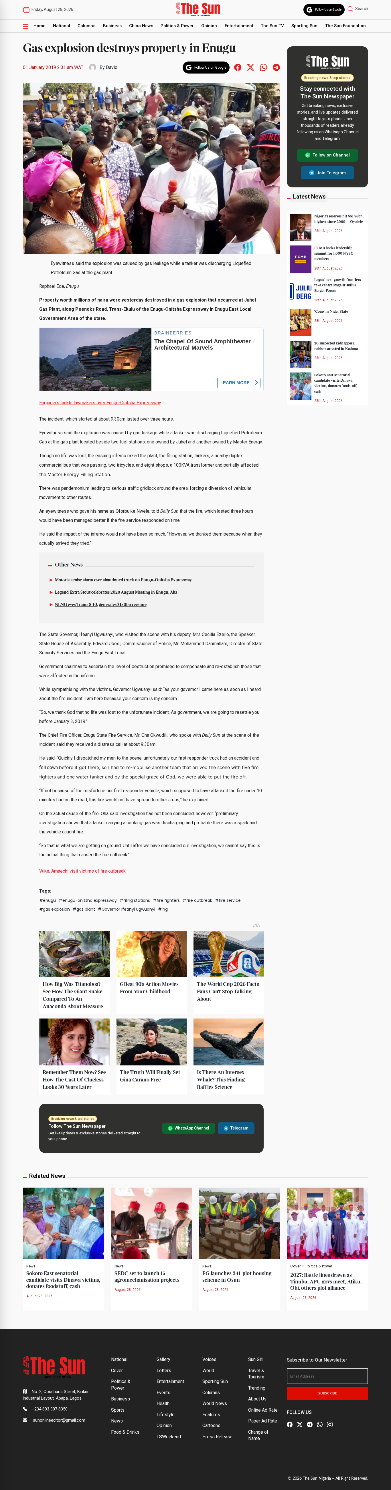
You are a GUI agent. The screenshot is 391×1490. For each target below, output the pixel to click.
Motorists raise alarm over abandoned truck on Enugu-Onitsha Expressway (123, 580)
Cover (295, 1266)
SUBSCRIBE (327, 1393)
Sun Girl (255, 1359)
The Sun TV (272, 25)
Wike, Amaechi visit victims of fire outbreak (82, 871)
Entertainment (239, 25)
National (61, 25)
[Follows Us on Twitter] (250, 67)
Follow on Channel (331, 155)
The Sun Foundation (345, 25)
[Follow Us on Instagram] (330, 1424)
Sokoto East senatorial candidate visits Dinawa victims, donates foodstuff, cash (63, 1280)
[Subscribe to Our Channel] (310, 1424)
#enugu (47, 900)
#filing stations (135, 900)
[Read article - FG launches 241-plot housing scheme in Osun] (239, 1223)
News (30, 1266)
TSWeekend (169, 1436)
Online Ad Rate (263, 1410)
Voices (209, 1359)
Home (39, 25)
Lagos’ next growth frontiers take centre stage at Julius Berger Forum (337, 285)
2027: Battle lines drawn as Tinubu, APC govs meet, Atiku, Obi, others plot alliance (326, 1282)
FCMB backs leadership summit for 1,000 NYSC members (333, 253)
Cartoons (211, 1425)
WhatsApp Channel (192, 1128)
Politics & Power (177, 25)
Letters (164, 1370)
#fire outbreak (197, 900)
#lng (163, 909)
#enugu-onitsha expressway (88, 900)
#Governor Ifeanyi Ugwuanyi (126, 909)
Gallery (163, 1359)
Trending (256, 1388)
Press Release (217, 1436)
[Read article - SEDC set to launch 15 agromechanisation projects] (151, 1223)
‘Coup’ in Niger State (331, 311)
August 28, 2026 (39, 1296)
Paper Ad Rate (262, 1421)
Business (112, 25)
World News (214, 1403)
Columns (86, 25)
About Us (257, 1399)
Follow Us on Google (328, 9)
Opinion (209, 25)
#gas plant (84, 909)
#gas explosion (54, 909)
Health (163, 1403)
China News (141, 25)
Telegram (239, 1128)
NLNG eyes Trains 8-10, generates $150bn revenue (101, 605)
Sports (118, 1410)
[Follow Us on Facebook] (290, 1424)
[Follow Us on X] (300, 1424)
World (208, 1370)
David (111, 67)
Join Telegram (331, 172)
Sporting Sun (304, 25)
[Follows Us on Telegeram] (276, 67)
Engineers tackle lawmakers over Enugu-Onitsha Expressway (100, 402)
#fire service (228, 900)
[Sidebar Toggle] (25, 26)
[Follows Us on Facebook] (237, 67)
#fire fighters (166, 900)
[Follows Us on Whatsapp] (263, 67)
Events (163, 1392)
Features (211, 1414)
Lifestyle (166, 1414)
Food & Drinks (125, 1432)
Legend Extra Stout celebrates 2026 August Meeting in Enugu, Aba (116, 593)
